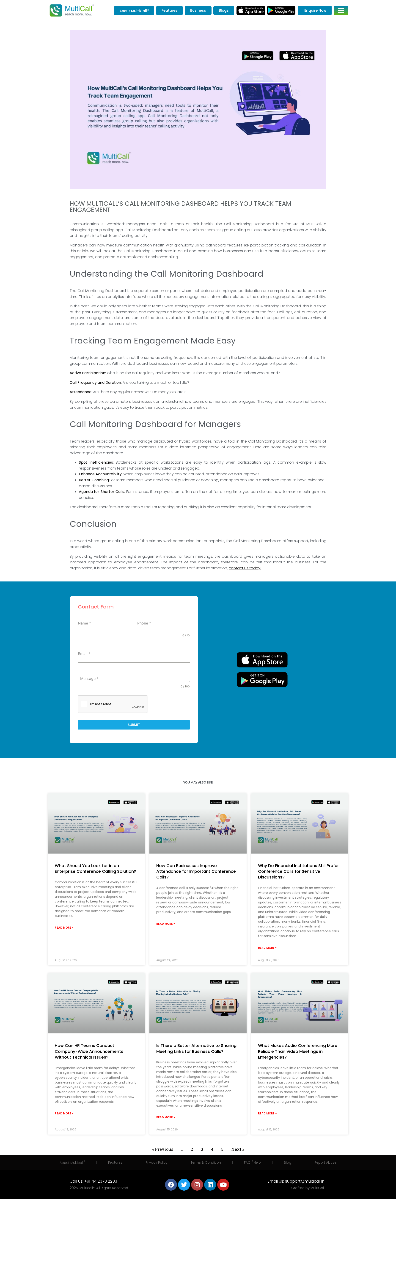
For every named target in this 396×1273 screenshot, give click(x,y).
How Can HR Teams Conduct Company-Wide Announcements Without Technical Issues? (89, 1051)
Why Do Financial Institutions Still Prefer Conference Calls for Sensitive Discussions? (298, 871)
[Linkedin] (210, 1185)
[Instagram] (197, 1185)
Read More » (64, 928)
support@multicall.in (304, 1181)
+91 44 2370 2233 (100, 1181)
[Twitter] (184, 1185)
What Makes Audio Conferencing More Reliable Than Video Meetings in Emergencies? (297, 1051)
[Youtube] (223, 1185)
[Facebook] (171, 1185)
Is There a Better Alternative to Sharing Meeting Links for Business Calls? (196, 1048)
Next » (237, 1149)
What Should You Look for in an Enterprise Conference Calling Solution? (95, 868)
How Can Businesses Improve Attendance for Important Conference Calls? (196, 871)
